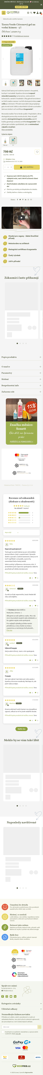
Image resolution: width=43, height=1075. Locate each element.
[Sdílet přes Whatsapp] (28, 199)
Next (39, 59)
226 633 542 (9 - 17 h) (9, 988)
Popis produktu (9, 357)
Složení (5, 379)
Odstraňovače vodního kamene (13, 19)
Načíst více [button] (21, 729)
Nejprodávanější (9, 42)
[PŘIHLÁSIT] (39, 1027)
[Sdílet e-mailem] (31, 199)
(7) (20, 36)
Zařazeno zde (8, 391)
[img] (10, 541)
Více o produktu (7, 130)
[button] (37, 151)
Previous (3, 59)
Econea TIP (7, 45)
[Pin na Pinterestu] (23, 199)
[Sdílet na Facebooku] (17, 199)
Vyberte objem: (7, 134)
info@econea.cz (8, 991)
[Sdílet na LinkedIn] (25, 199)
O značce (6, 366)
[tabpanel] (21, 310)
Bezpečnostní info (10, 385)
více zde (18, 1034)
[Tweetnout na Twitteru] (20, 199)
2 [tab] (20, 343)
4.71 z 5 (26, 506)
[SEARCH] (31, 12)
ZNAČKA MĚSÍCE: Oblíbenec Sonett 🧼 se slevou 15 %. (21, 4)
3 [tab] (23, 343)
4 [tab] (26, 343)
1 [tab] (17, 343)
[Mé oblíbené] (34, 12)
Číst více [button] (9, 630)
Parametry (7, 373)
